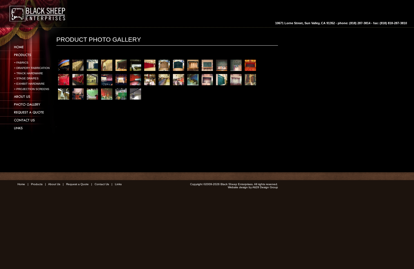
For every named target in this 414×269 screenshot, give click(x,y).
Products (37, 184)
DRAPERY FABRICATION (33, 68)
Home (21, 184)
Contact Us (102, 184)
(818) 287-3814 (359, 23)
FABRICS (22, 62)
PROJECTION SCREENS (32, 89)
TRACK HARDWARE (29, 73)
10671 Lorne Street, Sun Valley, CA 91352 (305, 23)
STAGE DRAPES (27, 78)
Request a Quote (77, 184)
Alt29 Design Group (265, 187)
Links (118, 184)
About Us (54, 184)
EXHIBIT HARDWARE (30, 83)
